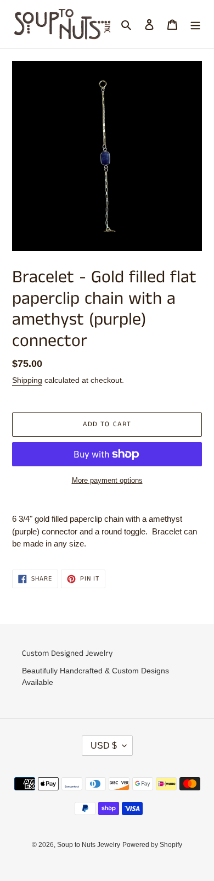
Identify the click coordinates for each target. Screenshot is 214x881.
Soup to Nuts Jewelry (88, 845)
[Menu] (195, 24)
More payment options (107, 480)
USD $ (104, 745)
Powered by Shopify (152, 845)
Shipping (27, 380)
